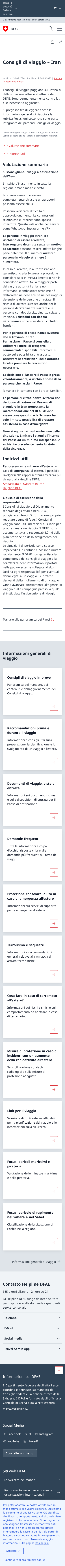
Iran (53, 619)
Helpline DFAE (12, 488)
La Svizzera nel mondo (19, 1480)
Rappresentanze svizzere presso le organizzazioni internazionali (28, 1492)
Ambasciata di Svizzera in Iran (23, 484)
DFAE (14, 29)
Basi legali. (42, 1543)
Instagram (46, 1434)
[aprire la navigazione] (59, 28)
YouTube (13, 1441)
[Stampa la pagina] (52, 42)
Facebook (14, 1434)
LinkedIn (33, 1441)
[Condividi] (60, 42)
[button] (59, 1370)
